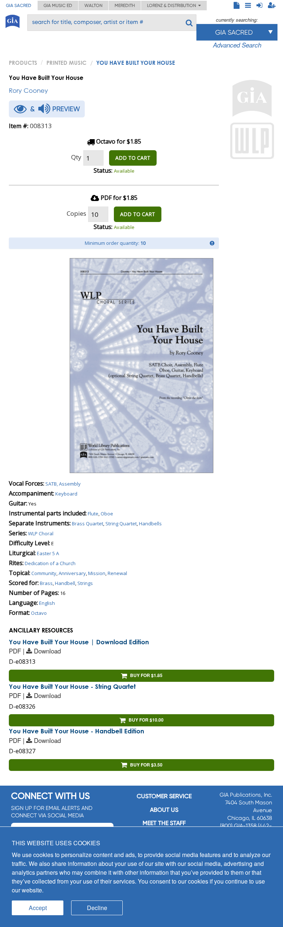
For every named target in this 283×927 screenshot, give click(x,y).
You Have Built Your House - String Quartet (72, 686)
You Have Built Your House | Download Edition (79, 641)
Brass (46, 583)
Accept (38, 907)
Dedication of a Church (50, 563)
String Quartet (121, 523)
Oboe (107, 513)
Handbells (150, 523)
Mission (96, 573)
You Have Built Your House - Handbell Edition (76, 730)
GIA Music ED (57, 5)
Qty (76, 157)
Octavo (39, 613)
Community (43, 573)
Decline (97, 907)
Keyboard (66, 493)
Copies (76, 213)
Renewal (117, 573)
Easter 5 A (48, 553)
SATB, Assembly (63, 483)
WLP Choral (40, 533)
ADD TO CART (132, 157)
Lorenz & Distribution (172, 5)
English (47, 603)
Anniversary (72, 573)
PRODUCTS (23, 62)
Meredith (125, 5)
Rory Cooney (28, 90)
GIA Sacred (18, 5)
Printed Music (66, 62)
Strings (85, 583)
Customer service (164, 796)
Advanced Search (237, 44)
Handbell (65, 583)
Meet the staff (164, 823)
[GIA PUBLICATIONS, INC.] (13, 20)
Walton (93, 5)
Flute (93, 513)
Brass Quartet (87, 523)
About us (164, 809)
